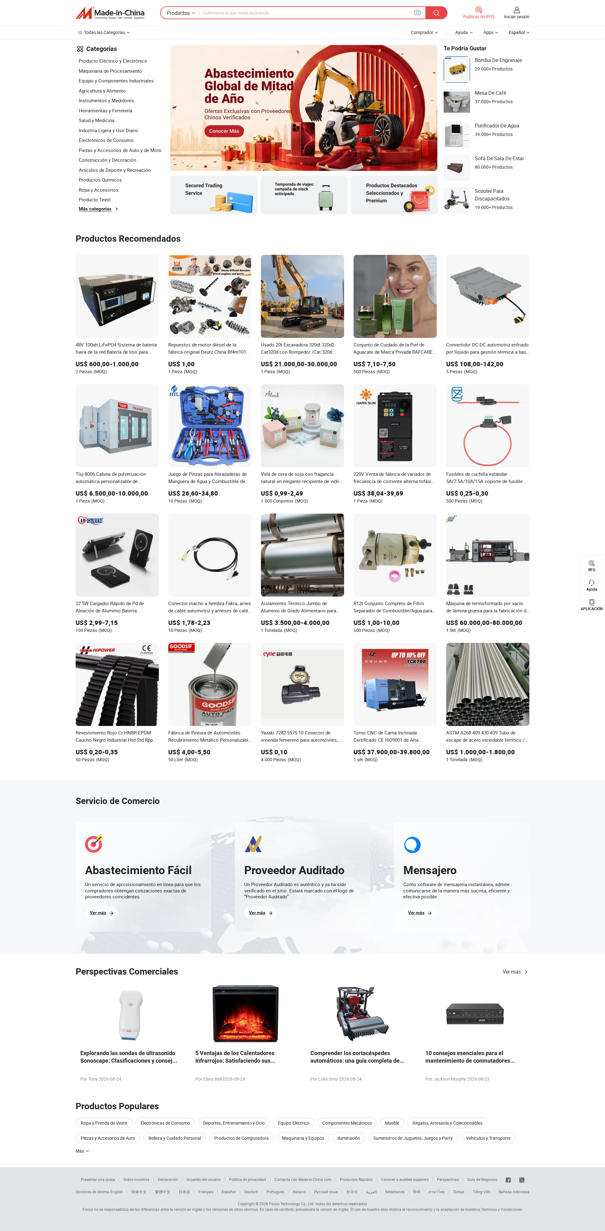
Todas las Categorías (104, 32)
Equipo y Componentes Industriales (116, 80)
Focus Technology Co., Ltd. (291, 1203)
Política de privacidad (247, 1179)
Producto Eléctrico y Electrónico (113, 61)
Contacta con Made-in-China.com (302, 1179)
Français (206, 1191)
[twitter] (521, 1179)
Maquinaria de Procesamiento (110, 71)
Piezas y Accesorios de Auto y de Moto (120, 150)
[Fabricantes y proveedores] (110, 13)
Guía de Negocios (482, 1179)
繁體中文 (162, 1191)
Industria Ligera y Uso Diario (108, 130)
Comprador (422, 32)
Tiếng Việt (481, 1191)
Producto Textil (95, 199)
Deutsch (251, 1191)
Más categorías (95, 209)
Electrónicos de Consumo (106, 140)
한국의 (352, 1191)
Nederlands (395, 1191)
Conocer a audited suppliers (405, 1179)
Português (275, 1191)
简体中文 (139, 1191)
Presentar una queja (98, 1179)
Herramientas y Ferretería (105, 110)
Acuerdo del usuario (204, 1179)
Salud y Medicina (96, 120)
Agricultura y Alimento (102, 90)
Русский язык (326, 1191)
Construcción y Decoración (107, 160)
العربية (371, 1191)
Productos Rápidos (356, 1179)
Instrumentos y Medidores (106, 100)
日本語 (184, 1191)
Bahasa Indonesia (514, 1191)
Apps (488, 32)
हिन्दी (416, 1191)
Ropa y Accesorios (98, 190)
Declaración (168, 1179)
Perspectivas (448, 1179)
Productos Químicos (100, 180)
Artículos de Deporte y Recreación (115, 170)
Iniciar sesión (516, 17)
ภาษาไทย (437, 1191)
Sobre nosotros (136, 1179)
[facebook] (508, 1179)
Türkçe (458, 1191)
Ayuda (461, 32)
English (116, 1191)
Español (229, 1191)
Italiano (299, 1191)
